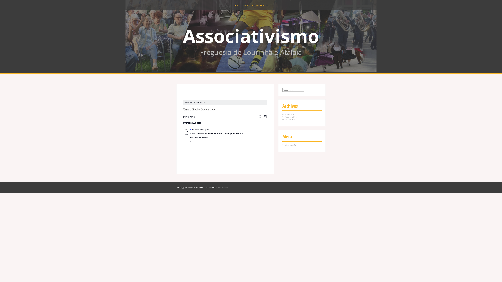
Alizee (214, 187)
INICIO (236, 5)
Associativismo (251, 35)
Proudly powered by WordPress (189, 187)
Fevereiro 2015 (291, 117)
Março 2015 (290, 114)
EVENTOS (245, 5)
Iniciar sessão (290, 145)
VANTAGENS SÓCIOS (260, 5)
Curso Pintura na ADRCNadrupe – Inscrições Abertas (216, 133)
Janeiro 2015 (290, 119)
